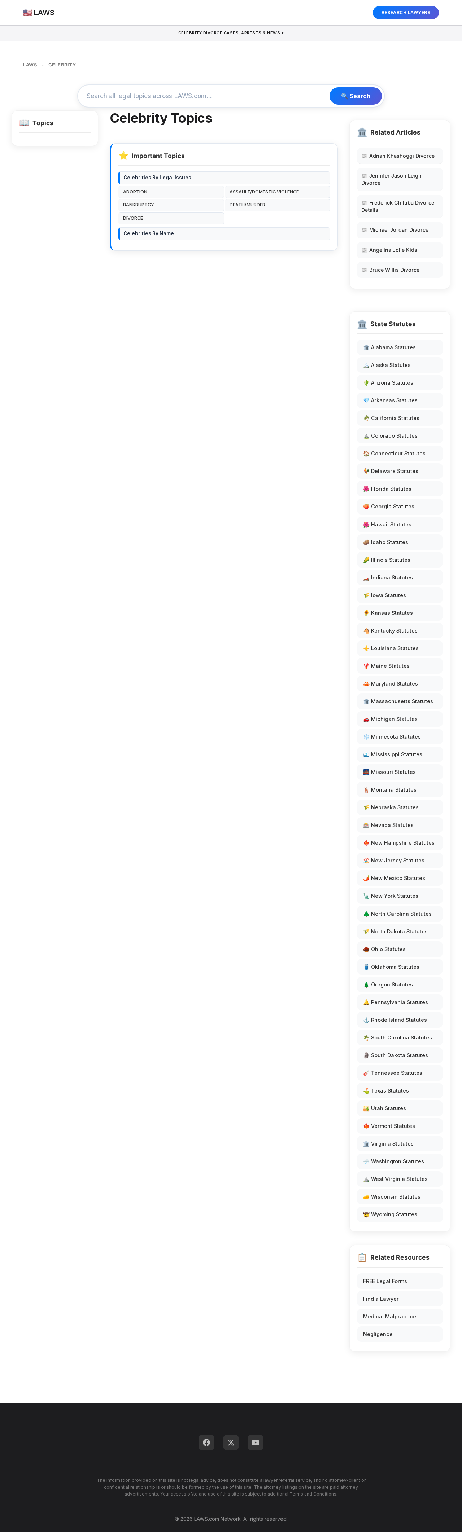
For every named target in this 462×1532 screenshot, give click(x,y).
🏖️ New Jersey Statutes (393, 860)
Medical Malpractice (389, 1316)
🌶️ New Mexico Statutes (394, 878)
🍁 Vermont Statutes (389, 1126)
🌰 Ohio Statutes (384, 949)
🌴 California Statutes (391, 418)
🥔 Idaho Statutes (385, 542)
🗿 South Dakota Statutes (395, 1055)
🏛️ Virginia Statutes (388, 1144)
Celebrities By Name (148, 233)
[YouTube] (255, 1442)
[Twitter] (231, 1442)
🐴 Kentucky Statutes (390, 630)
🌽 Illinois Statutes (386, 560)
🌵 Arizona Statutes (388, 383)
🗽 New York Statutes (390, 896)
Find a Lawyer (381, 1299)
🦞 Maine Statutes (386, 666)
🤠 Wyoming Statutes (390, 1214)
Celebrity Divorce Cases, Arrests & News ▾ (231, 32)
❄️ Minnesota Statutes (392, 737)
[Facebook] (206, 1442)
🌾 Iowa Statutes (384, 595)
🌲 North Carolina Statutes (397, 914)
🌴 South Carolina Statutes (397, 1037)
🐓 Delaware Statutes (390, 471)
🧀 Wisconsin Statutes (391, 1197)
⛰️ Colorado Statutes (390, 436)
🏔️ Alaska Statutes (387, 365)
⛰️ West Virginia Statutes (395, 1179)
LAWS (30, 64)
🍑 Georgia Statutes (388, 506)
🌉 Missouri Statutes (389, 772)
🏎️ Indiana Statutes (388, 577)
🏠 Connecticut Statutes (394, 453)
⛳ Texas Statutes (386, 1090)
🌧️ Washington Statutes (393, 1161)
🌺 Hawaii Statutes (387, 524)
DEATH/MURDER (247, 204)
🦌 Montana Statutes (390, 790)
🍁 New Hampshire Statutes (399, 843)
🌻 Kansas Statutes (388, 613)
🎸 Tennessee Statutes (392, 1073)
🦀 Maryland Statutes (390, 683)
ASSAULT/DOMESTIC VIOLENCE (264, 191)
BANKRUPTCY (138, 204)
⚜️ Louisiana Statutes (391, 648)
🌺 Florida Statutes (387, 489)
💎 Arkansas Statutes (390, 400)
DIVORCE (133, 218)
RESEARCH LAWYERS (406, 12)
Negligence (378, 1334)
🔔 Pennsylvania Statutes (395, 1002)
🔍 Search (355, 96)
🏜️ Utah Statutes (384, 1108)
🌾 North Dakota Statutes (395, 931)
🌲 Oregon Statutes (388, 984)
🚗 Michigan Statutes (390, 719)
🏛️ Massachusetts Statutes (398, 701)
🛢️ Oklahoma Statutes (391, 967)
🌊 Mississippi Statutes (392, 754)
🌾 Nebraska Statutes (391, 807)
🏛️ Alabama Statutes (389, 347)
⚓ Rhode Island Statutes (395, 1020)
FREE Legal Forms (385, 1281)
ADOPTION (135, 191)
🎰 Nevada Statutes (388, 825)
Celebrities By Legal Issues (157, 177)
